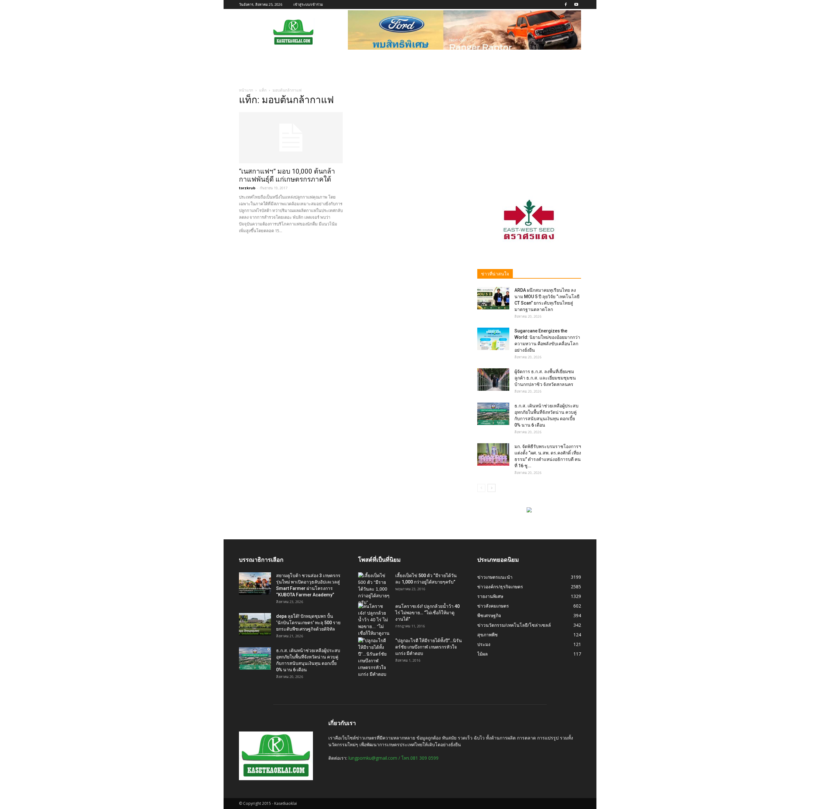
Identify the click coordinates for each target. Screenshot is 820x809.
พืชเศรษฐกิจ (489, 615)
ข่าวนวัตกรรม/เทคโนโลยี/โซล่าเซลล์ (514, 625)
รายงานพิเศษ (490, 596)
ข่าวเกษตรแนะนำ (494, 577)
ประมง (483, 644)
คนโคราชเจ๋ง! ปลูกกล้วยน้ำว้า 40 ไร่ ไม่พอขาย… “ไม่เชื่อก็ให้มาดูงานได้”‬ (427, 613)
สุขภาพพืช (487, 635)
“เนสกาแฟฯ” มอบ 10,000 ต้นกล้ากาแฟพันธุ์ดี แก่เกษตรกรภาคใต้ (287, 175)
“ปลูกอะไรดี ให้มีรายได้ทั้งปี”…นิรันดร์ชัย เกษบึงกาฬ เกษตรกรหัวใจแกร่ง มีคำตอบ (428, 647)
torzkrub (247, 187)
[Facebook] (565, 4)
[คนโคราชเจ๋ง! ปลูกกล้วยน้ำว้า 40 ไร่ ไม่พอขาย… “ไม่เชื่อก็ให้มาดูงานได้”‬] (374, 623)
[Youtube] (576, 4)
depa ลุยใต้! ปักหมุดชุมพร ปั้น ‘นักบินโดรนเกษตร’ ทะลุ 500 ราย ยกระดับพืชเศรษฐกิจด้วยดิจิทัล (308, 623)
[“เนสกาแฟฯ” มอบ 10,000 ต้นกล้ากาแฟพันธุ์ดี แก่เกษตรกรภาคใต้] (291, 137)
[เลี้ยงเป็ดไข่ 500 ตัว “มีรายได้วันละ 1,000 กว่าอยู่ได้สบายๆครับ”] (374, 589)
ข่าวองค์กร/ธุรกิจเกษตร (500, 587)
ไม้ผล (482, 654)
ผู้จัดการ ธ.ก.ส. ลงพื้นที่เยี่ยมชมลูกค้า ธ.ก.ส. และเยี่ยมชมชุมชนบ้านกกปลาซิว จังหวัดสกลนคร (545, 378)
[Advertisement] (529, 137)
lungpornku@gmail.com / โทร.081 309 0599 (393, 758)
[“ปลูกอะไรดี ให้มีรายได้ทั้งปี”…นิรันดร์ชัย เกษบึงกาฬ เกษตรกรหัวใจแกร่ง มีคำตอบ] (374, 657)
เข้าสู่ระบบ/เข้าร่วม (308, 4)
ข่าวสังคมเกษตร (493, 606)
